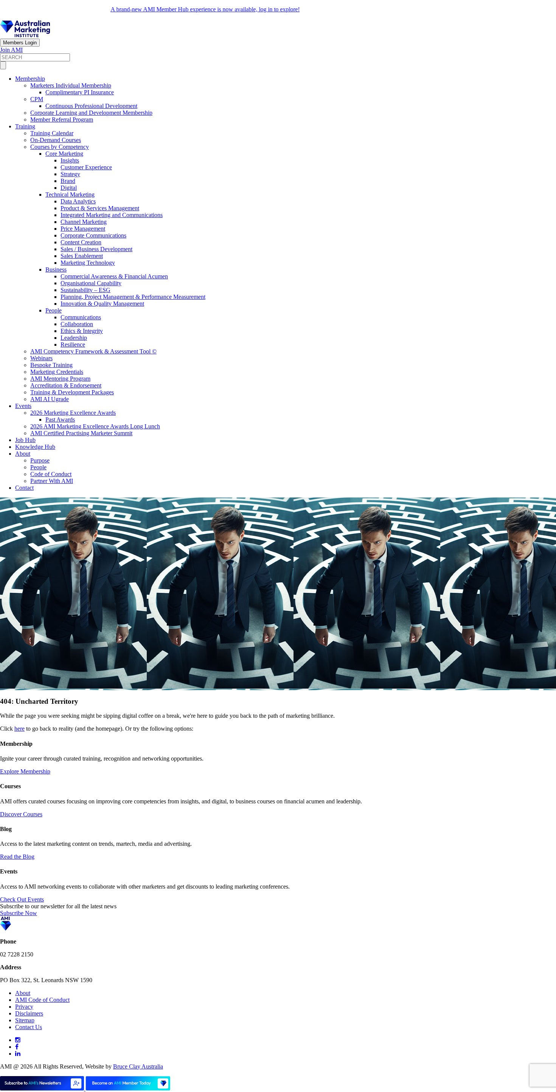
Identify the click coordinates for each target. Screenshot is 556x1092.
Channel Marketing (84, 222)
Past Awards (60, 419)
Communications (81, 317)
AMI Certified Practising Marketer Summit (81, 433)
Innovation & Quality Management (102, 303)
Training (25, 126)
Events (23, 406)
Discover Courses (21, 814)
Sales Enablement (82, 256)
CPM (36, 99)
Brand (68, 181)
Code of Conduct (50, 474)
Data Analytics (78, 201)
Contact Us (28, 1027)
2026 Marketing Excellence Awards (73, 412)
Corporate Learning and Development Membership (91, 112)
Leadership (74, 337)
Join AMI (11, 50)
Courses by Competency (59, 147)
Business (56, 269)
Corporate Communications (93, 235)
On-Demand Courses (55, 140)
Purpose (40, 460)
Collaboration (77, 324)
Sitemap (24, 1020)
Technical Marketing (70, 194)
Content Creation (81, 242)
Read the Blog (17, 856)
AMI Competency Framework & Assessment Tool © (93, 351)
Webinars (41, 358)
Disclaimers (29, 1013)
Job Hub (25, 440)
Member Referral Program (61, 119)
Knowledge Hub (35, 447)
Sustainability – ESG (85, 290)
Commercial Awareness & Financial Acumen (114, 276)
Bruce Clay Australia (138, 1066)
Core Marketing (64, 153)
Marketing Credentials (56, 372)
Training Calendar (51, 133)
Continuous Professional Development (91, 106)
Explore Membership (25, 771)
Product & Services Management (100, 208)
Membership (30, 78)
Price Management (83, 228)
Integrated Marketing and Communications (112, 215)
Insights (70, 160)
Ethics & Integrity (82, 331)
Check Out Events (22, 899)
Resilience (73, 344)
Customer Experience (86, 167)
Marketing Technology (88, 262)
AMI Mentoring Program (60, 378)
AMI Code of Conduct (42, 1000)
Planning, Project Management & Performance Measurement (133, 297)
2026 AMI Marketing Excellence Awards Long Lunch (95, 426)
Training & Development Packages (72, 392)
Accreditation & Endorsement (65, 385)
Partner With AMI (51, 481)
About (22, 453)
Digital (69, 187)
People (53, 310)
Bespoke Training (51, 365)
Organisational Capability (91, 283)
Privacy (24, 1006)
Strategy (70, 174)
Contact (24, 487)
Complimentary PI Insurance (79, 92)
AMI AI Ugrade (49, 399)
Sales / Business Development (96, 249)
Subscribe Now (18, 913)
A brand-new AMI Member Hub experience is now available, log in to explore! (187, 9)
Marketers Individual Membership (70, 85)
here (19, 728)
